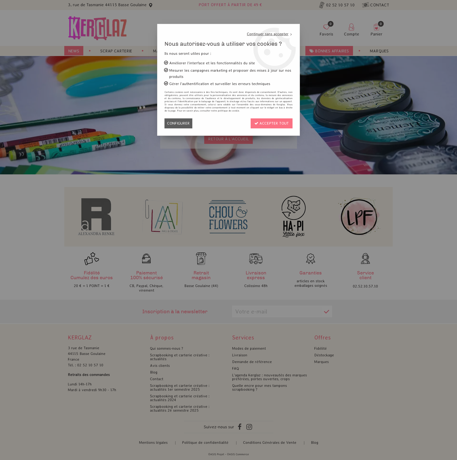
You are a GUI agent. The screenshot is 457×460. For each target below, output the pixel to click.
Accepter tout (273, 123)
